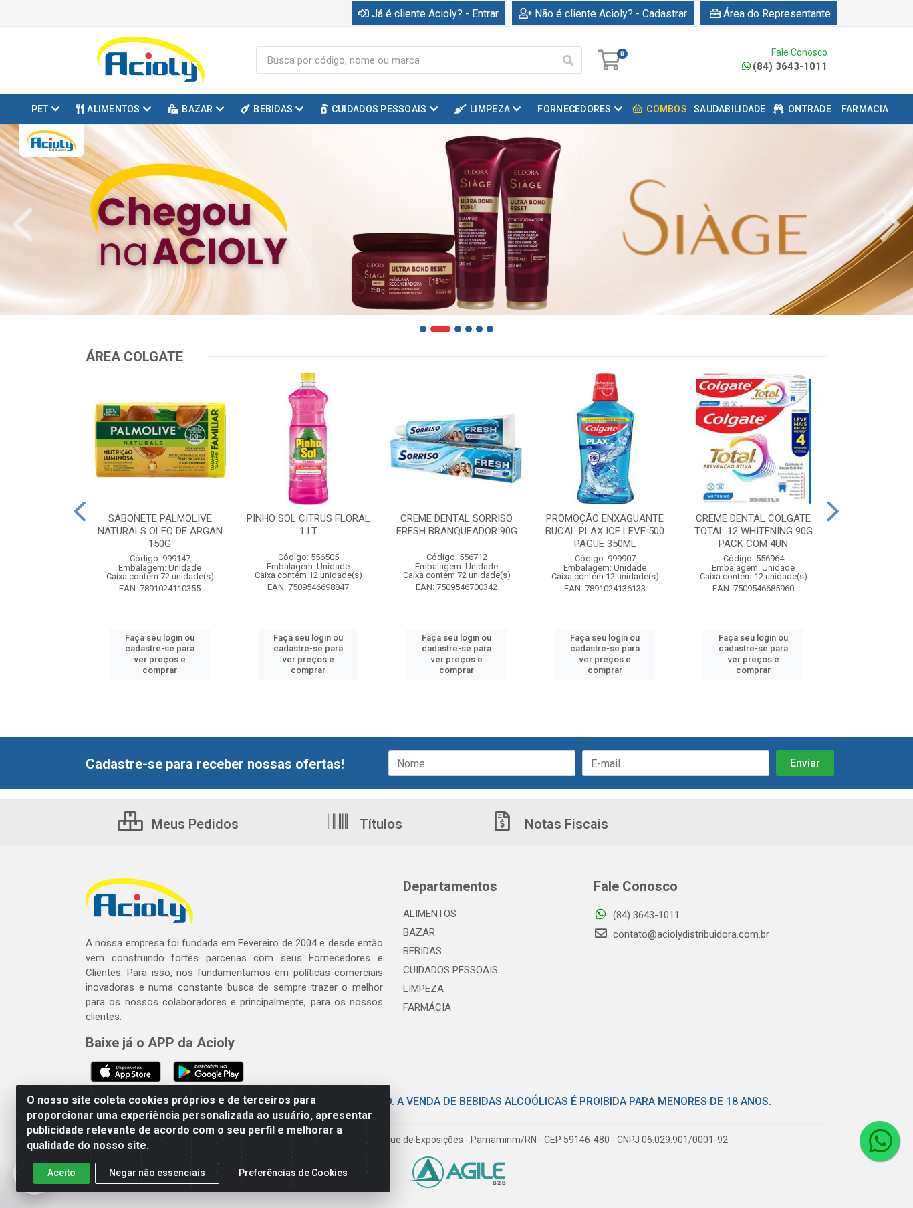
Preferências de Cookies (293, 1172)
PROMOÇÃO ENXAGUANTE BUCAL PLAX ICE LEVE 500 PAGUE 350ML (604, 531)
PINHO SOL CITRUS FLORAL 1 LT (308, 524)
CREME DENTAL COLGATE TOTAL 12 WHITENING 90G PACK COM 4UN (753, 531)
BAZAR (419, 932)
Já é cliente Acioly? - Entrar (435, 13)
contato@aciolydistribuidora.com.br (689, 934)
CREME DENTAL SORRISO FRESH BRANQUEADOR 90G (456, 524)
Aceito (61, 1172)
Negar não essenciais (157, 1172)
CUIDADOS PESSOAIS (450, 970)
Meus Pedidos (193, 824)
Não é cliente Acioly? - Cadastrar (611, 13)
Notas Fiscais (564, 824)
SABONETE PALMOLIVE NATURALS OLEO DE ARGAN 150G (160, 531)
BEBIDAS (422, 951)
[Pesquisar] (568, 60)
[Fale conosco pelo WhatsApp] (880, 1141)
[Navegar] (22, 224)
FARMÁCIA (427, 1007)
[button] (423, 329)
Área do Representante (777, 13)
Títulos (379, 824)
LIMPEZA (423, 989)
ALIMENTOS (429, 914)
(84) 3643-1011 (790, 66)
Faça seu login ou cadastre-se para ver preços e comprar (159, 654)
